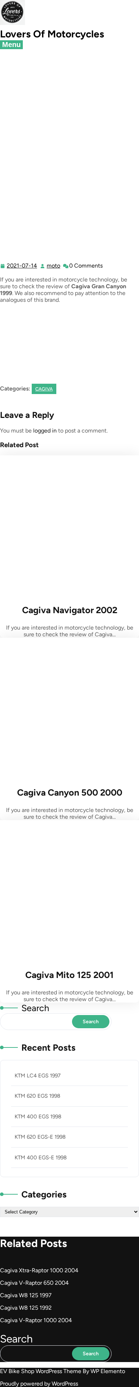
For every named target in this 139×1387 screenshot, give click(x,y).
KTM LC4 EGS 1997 (38, 1075)
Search (35, 1008)
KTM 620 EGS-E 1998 (40, 1137)
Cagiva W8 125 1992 (26, 1307)
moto (54, 265)
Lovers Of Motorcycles (52, 34)
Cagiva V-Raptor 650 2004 (34, 1282)
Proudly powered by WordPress (39, 1383)
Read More (68, 526)
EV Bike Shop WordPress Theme (41, 1371)
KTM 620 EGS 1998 (37, 1096)
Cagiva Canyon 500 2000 (69, 792)
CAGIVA (78, 111)
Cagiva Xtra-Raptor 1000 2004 (39, 1270)
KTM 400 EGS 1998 (38, 1116)
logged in (45, 430)
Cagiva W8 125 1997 (26, 1295)
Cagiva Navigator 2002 (69, 610)
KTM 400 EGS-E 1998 (41, 1157)
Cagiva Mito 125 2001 (69, 974)
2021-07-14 (22, 266)
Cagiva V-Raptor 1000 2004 (36, 1320)
